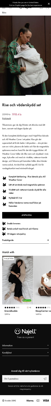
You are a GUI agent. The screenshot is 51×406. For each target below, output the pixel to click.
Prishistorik (6, 118)
